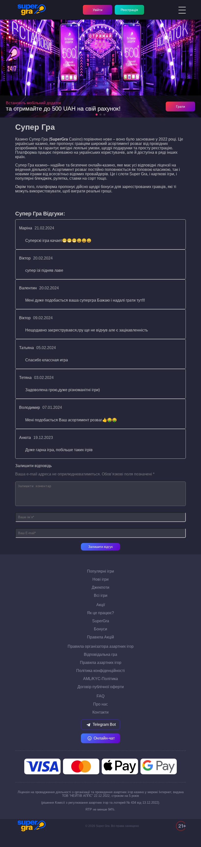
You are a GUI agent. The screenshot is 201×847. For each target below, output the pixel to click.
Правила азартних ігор (100, 662)
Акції (100, 605)
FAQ (100, 696)
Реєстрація (129, 10)
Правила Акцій (100, 637)
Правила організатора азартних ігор (101, 646)
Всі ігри (100, 595)
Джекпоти (100, 587)
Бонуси (100, 629)
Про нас (100, 704)
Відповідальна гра (100, 654)
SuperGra (100, 621)
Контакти (100, 712)
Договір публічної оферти (100, 687)
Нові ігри (100, 579)
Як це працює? (100, 613)
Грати (180, 106)
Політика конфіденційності (100, 671)
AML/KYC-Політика (100, 679)
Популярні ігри (100, 571)
